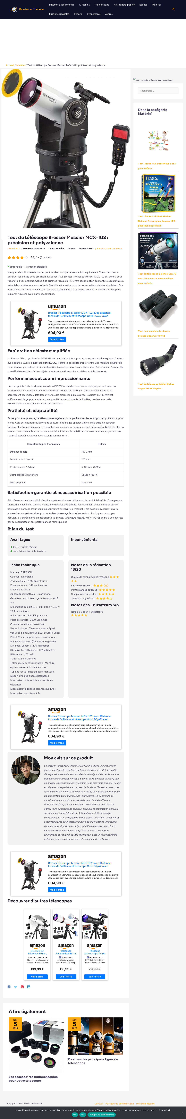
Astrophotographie (124, 4)
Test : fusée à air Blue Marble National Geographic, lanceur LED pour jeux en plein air (156, 221)
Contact (98, 1103)
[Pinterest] (22, 987)
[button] (173, 9)
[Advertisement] (93, 42)
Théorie (78, 13)
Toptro (71, 248)
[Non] (182, 1112)
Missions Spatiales (59, 13)
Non (83, 1114)
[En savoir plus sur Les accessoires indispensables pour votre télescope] (36, 1044)
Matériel (156, 4)
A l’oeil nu (84, 4)
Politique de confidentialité (119, 1103)
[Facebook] (9, 987)
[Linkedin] (28, 987)
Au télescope (102, 4)
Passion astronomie (31, 9)
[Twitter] (15, 987)
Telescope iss (56, 248)
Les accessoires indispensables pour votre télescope (33, 1079)
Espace (143, 4)
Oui (74, 1114)
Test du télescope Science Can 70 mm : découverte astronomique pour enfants (157, 278)
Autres (109, 13)
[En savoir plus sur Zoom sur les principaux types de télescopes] (95, 1036)
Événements (94, 13)
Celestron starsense (33, 248)
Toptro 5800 (85, 248)
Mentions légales (145, 1103)
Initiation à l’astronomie (61, 4)
